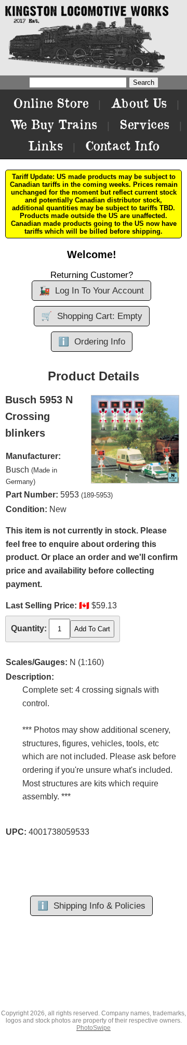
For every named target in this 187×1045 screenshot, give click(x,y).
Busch (17, 469)
